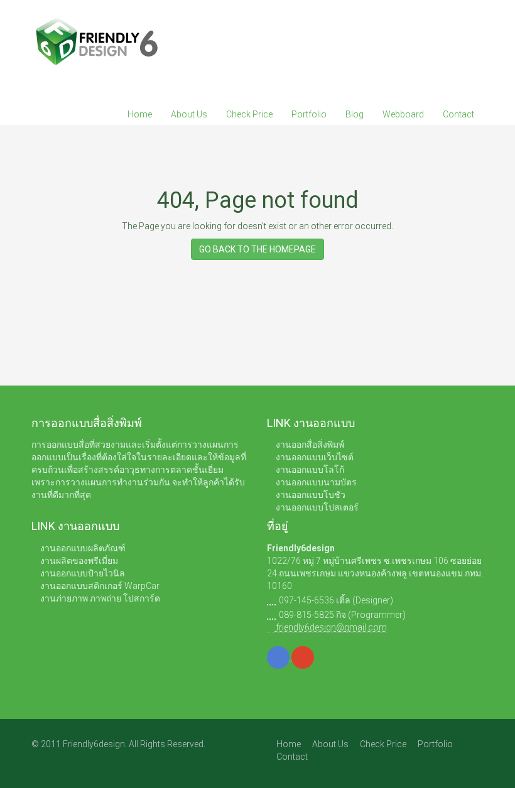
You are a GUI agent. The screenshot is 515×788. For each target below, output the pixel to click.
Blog (354, 114)
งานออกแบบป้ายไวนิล (82, 573)
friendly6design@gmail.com (330, 627)
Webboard (403, 114)
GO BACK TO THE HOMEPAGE (257, 249)
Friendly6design (301, 548)
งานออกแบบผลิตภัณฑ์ (83, 548)
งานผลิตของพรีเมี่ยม (79, 561)
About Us (189, 114)
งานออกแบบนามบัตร (316, 482)
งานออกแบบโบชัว (310, 495)
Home (139, 114)
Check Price (249, 114)
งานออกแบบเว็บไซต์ (315, 457)
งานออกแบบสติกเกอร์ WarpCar (100, 586)
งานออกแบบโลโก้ (310, 470)
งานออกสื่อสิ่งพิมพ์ (310, 445)
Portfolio (309, 114)
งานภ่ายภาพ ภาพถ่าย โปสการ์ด (100, 598)
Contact (458, 114)
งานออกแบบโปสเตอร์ (317, 507)
